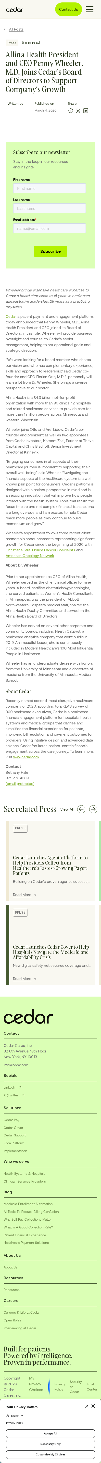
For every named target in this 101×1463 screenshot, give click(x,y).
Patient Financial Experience (25, 1235)
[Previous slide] (81, 809)
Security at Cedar (76, 1387)
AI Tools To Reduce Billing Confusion (31, 1211)
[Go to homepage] (13, 9)
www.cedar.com (26, 757)
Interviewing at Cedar (20, 1328)
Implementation (15, 1151)
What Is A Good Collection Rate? (28, 1227)
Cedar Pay (11, 1120)
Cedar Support (15, 1135)
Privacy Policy (59, 1386)
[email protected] (20, 783)
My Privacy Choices (36, 1383)
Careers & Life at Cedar (22, 1312)
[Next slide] (93, 809)
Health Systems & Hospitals (24, 1173)
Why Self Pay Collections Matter (28, 1219)
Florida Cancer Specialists (53, 550)
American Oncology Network (30, 555)
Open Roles (12, 1320)
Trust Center (92, 1386)
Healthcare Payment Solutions (26, 1242)
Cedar (11, 316)
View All (67, 809)
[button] (89, 9)
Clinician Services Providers (25, 1181)
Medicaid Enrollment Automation (28, 1204)
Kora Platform (14, 1143)
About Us (10, 1267)
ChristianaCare (18, 550)
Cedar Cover (13, 1127)
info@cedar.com (16, 1065)
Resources (12, 1290)
